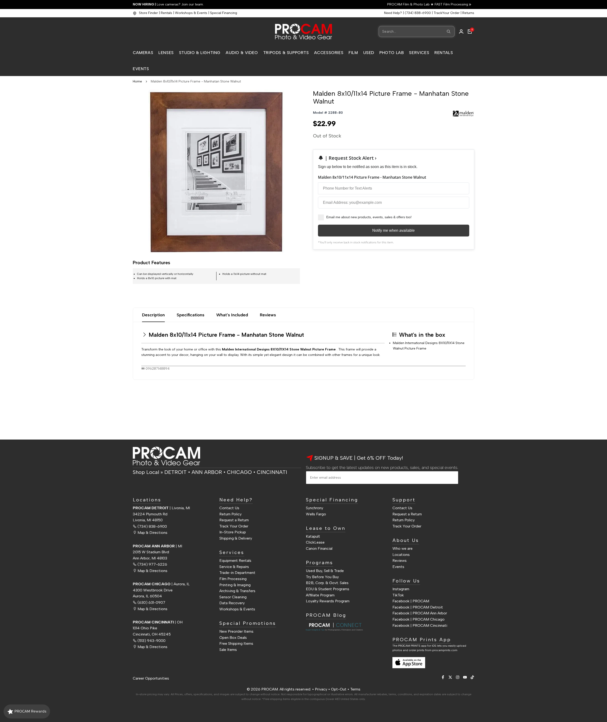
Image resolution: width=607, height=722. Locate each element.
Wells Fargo (316, 514)
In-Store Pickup (232, 532)
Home (137, 81)
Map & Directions (152, 532)
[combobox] (417, 31)
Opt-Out (338, 689)
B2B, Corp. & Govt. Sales (327, 583)
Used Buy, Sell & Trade (325, 570)
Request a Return (234, 520)
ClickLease (315, 542)
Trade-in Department (237, 572)
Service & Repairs (234, 566)
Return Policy (230, 514)
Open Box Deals (233, 637)
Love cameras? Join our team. (168, 4)
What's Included (232, 315)
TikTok (398, 595)
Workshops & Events (191, 13)
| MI (157, 546)
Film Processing (233, 579)
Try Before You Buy (322, 577)
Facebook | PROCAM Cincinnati (419, 625)
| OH (158, 622)
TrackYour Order (447, 13)
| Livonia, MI (161, 508)
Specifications (190, 315)
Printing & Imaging (235, 585)
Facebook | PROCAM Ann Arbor (419, 613)
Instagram (400, 589)
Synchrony (314, 508)
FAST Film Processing (451, 4)
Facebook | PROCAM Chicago (418, 619)
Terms (355, 689)
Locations (401, 554)
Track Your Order (233, 526)
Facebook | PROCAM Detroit (417, 607)
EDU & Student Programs (327, 589)
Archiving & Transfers (237, 591)
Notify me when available (393, 230)
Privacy (321, 689)
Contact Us (229, 508)
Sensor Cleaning (233, 597)
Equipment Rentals (235, 560)
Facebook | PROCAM (410, 601)
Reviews (268, 315)
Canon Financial (319, 548)
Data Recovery (232, 603)
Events (398, 566)
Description (153, 315)
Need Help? (393, 13)
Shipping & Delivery (235, 538)
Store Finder (148, 13)
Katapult (313, 536)
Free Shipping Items (236, 643)
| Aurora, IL (161, 584)
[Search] (448, 31)
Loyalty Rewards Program (327, 601)
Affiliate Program (320, 595)
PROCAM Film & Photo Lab (409, 4)
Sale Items (228, 649)
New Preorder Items (236, 631)
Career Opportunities (151, 678)
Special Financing (223, 13)
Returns (468, 13)
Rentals (166, 13)
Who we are (402, 548)
